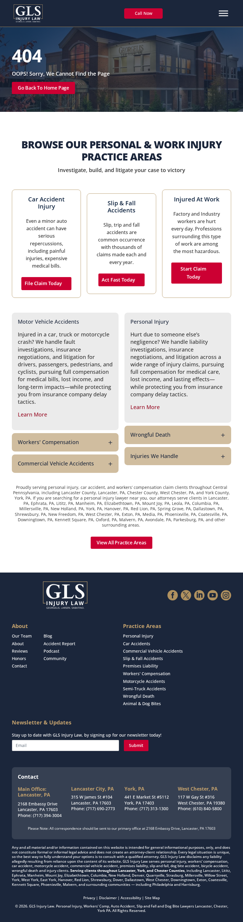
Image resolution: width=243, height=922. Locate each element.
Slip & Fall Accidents (143, 658)
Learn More (32, 414)
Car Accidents (136, 643)
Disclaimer (108, 897)
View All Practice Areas (121, 542)
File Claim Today (43, 283)
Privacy (89, 897)
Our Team (22, 636)
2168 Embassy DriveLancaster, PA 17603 (38, 807)
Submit (136, 745)
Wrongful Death (138, 696)
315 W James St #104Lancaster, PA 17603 (91, 800)
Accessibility (131, 897)
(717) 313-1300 (154, 808)
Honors (19, 658)
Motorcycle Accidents (144, 681)
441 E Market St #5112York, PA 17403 (146, 800)
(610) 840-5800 (207, 808)
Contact (19, 666)
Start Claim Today (193, 273)
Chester (220, 906)
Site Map (152, 897)
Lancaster (203, 906)
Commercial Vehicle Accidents (153, 651)
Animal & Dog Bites (142, 703)
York (101, 910)
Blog (48, 636)
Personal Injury (138, 636)
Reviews (20, 651)
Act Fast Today (118, 279)
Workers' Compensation (146, 673)
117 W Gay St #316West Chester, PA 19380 (201, 800)
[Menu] (223, 13)
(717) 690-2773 (100, 808)
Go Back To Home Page (43, 88)
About (18, 643)
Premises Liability (140, 666)
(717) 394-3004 (47, 815)
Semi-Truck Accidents (144, 689)
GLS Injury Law (41, 906)
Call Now (143, 13)
